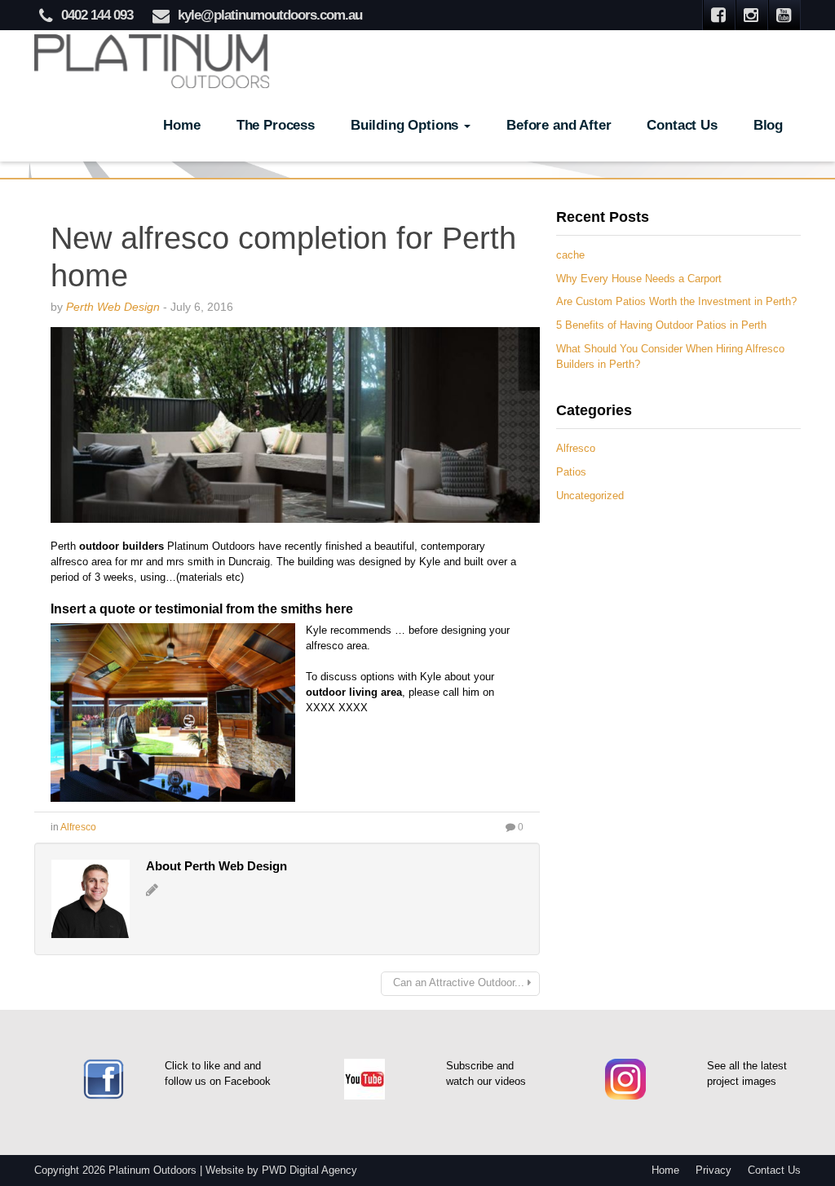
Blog (768, 125)
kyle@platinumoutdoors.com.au (270, 15)
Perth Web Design (113, 306)
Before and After (558, 125)
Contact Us (682, 125)
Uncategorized (590, 496)
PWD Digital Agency (309, 1170)
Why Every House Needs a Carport (639, 279)
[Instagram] (752, 15)
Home (181, 125)
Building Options (406, 125)
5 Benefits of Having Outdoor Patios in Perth (661, 325)
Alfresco (78, 827)
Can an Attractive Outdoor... (459, 983)
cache (570, 255)
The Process (275, 125)
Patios (571, 472)
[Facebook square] (719, 15)
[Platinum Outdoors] (152, 59)
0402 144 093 (97, 15)
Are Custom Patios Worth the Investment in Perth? (676, 302)
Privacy (713, 1170)
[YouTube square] (784, 15)
